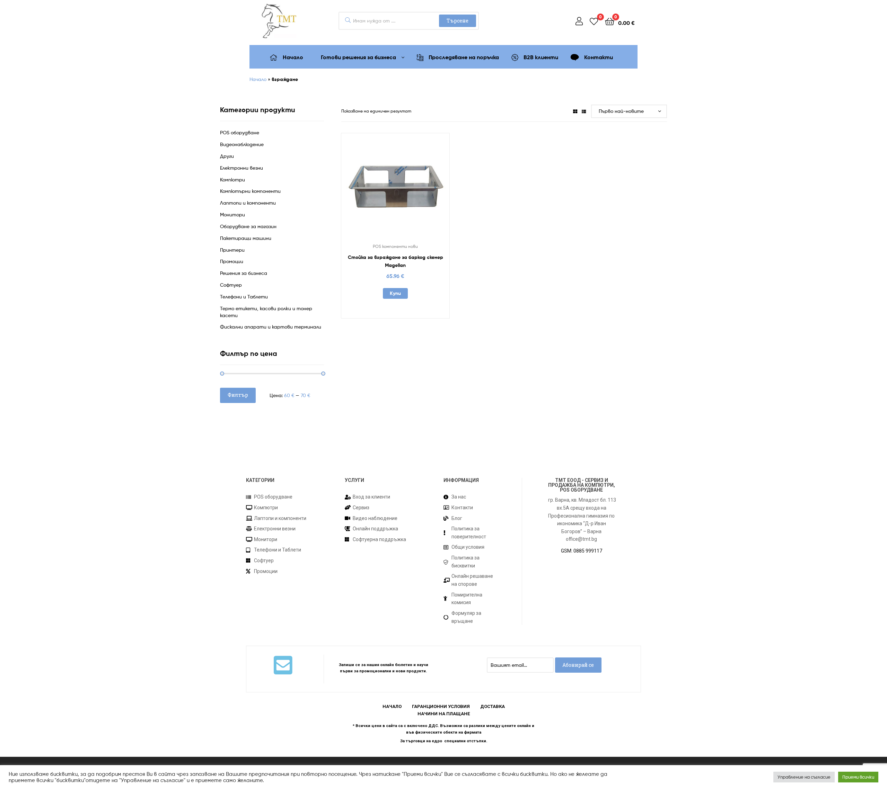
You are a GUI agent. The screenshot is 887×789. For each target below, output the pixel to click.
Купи (395, 293)
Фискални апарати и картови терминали (270, 327)
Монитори (232, 214)
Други (227, 156)
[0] (594, 21)
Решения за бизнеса (243, 273)
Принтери (232, 250)
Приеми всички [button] (858, 777)
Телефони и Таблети (244, 296)
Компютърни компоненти (250, 191)
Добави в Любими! (378, 190)
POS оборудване (239, 132)
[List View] (584, 111)
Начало (257, 79)
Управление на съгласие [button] (804, 777)
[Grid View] (575, 111)
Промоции (231, 261)
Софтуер (231, 285)
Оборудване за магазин (248, 226)
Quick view (412, 190)
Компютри (232, 179)
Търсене (457, 20)
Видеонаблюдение (242, 144)
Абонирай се (578, 665)
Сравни (395, 190)
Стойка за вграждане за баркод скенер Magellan (395, 261)
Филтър (238, 395)
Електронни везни (241, 168)
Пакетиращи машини (245, 238)
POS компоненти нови (395, 246)
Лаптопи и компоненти (248, 203)
